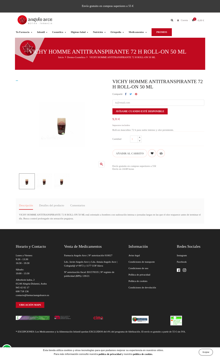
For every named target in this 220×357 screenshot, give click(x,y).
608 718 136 (22, 291)
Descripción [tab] (26, 205)
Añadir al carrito (130, 153)
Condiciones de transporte (142, 262)
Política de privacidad (139, 274)
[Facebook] (178, 270)
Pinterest (136, 94)
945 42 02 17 (22, 287)
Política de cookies (138, 281)
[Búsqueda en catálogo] (172, 20)
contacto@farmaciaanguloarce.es (32, 295)
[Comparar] (161, 153)
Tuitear (130, 94)
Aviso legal (134, 255)
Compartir (125, 94)
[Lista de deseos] (152, 153)
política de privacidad (110, 354)
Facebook (182, 262)
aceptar (205, 352)
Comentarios (77, 205)
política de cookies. (143, 354)
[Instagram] (184, 270)
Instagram (182, 255)
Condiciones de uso (138, 268)
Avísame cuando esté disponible (140, 111)
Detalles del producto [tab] (51, 205)
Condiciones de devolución (142, 287)
